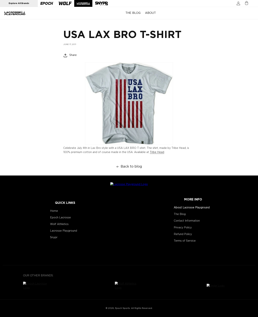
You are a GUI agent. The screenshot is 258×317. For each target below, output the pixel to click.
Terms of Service (185, 241)
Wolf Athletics (59, 224)
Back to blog (131, 166)
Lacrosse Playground (63, 231)
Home (54, 211)
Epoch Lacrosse (60, 217)
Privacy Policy (183, 227)
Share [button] (73, 55)
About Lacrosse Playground (192, 207)
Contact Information (187, 221)
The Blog (180, 214)
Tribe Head (157, 152)
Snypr (53, 237)
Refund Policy (183, 234)
